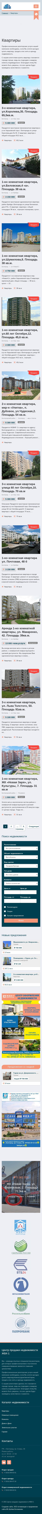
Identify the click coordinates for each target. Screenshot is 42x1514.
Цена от (7, 888)
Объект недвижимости (13, 853)
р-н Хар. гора (15, 119)
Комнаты (7, 880)
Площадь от (9, 897)
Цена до (23, 888)
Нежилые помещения (10, 1415)
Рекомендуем (12, 907)
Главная (5, 13)
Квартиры (5, 1411)
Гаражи (4, 1432)
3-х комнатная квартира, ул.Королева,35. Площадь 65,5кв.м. (20, 111)
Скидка (9, 911)
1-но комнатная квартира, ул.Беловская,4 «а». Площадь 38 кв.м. (20, 185)
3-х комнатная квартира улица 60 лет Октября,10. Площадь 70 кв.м (19, 487)
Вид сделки (9, 862)
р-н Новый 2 (15, 266)
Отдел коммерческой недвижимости (17, 1487)
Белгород (5, 119)
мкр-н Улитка (32, 418)
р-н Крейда (14, 193)
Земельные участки (9, 1427)
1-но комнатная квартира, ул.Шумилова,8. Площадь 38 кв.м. (20, 259)
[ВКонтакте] (4, 1462)
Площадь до (25, 897)
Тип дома (8, 871)
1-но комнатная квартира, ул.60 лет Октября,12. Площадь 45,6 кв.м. (20, 333)
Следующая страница (27, 828)
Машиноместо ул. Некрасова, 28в (27, 942)
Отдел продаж (8, 1470)
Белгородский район (8, 418)
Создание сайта (7, 1507)
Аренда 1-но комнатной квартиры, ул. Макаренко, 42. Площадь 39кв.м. (20, 632)
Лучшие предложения (15, 915)
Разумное (21, 793)
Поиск (21, 920)
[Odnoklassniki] (9, 1462)
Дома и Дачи (6, 1423)
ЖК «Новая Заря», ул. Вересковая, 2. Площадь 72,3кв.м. (21, 1187)
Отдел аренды (8, 1478)
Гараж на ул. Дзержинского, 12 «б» (27, 1073)
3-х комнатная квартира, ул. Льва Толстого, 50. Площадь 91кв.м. (19, 706)
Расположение (10, 845)
